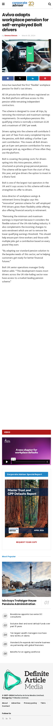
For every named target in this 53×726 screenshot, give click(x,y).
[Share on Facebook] (8, 78)
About (5, 703)
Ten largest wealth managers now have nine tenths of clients (28, 634)
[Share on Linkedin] (33, 78)
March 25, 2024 (28, 35)
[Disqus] (26, 324)
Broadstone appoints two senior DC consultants (26, 615)
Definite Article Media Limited (29, 695)
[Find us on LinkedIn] (6, 718)
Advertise (15, 703)
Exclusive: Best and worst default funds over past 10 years (30, 625)
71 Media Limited (20, 698)
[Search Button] (49, 4)
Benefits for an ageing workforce (25, 652)
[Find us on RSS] (10, 718)
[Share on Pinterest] (45, 78)
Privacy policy (30, 703)
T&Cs (43, 703)
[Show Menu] (3, 4)
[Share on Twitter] (20, 78)
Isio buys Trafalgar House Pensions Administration (19, 602)
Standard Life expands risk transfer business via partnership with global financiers (30, 644)
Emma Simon (11, 35)
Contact (6, 706)
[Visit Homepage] (26, 4)
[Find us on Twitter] (3, 718)
